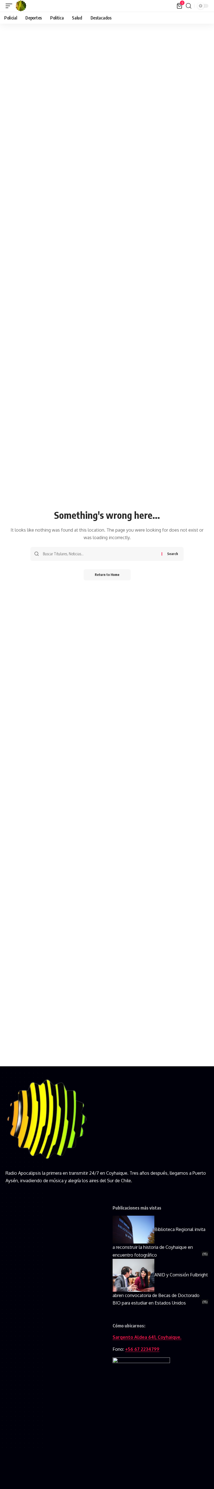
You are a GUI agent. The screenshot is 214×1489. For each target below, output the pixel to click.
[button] (10, 6)
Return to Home (107, 575)
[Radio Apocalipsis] (21, 6)
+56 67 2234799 (142, 1349)
